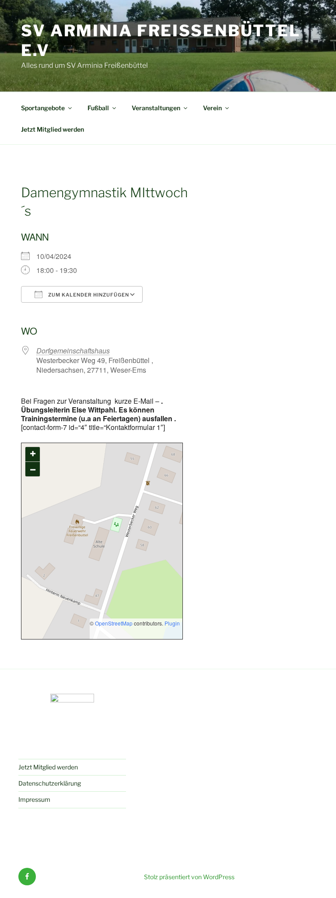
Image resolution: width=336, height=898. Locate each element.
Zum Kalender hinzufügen (88, 295)
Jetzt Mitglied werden (52, 129)
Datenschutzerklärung (49, 783)
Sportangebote (43, 108)
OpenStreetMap (114, 623)
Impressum (34, 799)
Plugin (171, 623)
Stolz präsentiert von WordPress (189, 877)
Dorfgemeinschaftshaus (73, 351)
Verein (212, 108)
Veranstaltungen (156, 108)
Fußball (98, 108)
